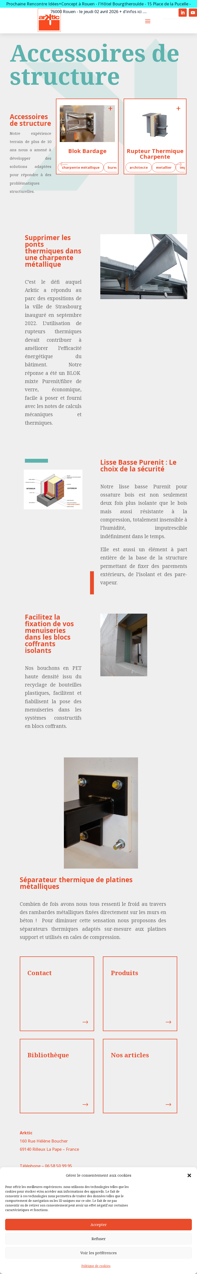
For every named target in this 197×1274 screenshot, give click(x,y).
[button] (189, 1175)
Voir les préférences (98, 1252)
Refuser (99, 1238)
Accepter (99, 1224)
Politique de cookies (96, 1266)
